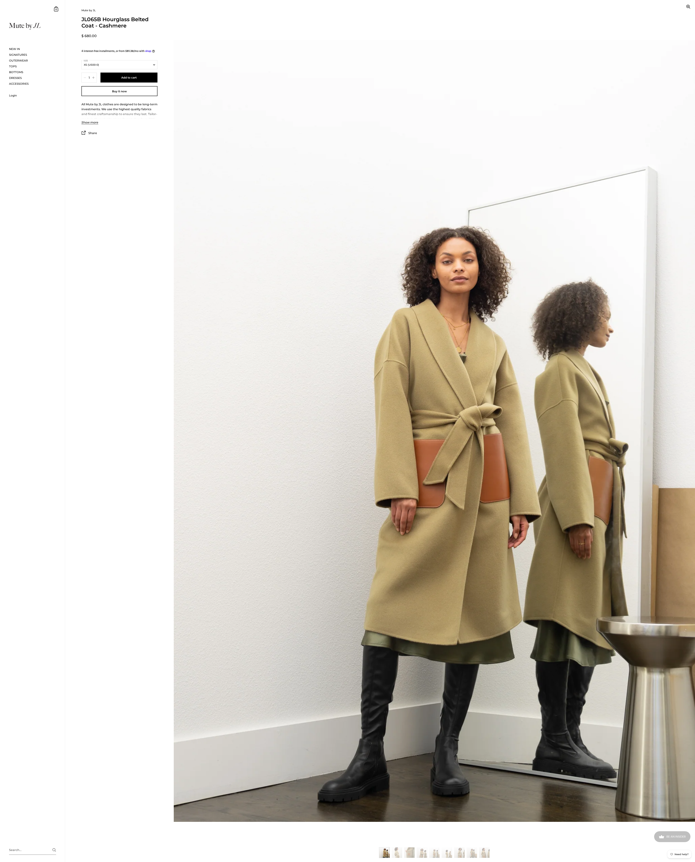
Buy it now (119, 91)
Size (86, 60)
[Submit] (54, 850)
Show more (89, 122)
